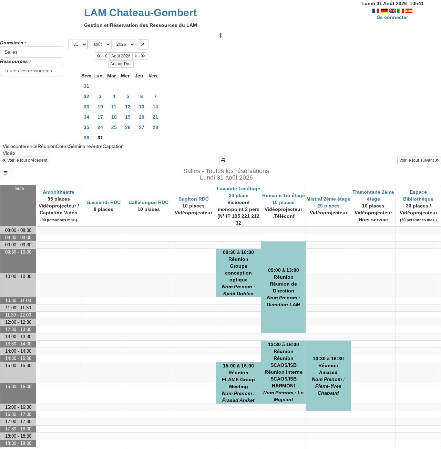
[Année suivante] (143, 56)
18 (114, 117)
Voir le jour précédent (26, 160)
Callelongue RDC (148, 202)
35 (86, 127)
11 (113, 106)
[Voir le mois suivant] (135, 56)
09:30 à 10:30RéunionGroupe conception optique (238, 272)
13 (141, 106)
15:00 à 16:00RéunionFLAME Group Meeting (238, 383)
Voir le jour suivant (417, 160)
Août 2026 (121, 56)
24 (100, 127)
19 (128, 117)
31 (86, 86)
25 (114, 127)
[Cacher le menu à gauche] (5, 173)
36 (86, 137)
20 (141, 117)
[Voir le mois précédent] (106, 56)
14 (155, 106)
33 (86, 106)
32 (86, 96)
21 (155, 117)
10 (100, 106)
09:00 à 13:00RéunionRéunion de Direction (283, 287)
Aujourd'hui (121, 64)
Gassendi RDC (103, 202)
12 (128, 106)
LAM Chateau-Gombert (140, 12)
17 (100, 117)
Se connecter (392, 17)
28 (155, 127)
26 (128, 127)
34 (86, 117)
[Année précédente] (99, 56)
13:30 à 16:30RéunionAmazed (328, 376)
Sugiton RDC (193, 199)
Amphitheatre (58, 192)
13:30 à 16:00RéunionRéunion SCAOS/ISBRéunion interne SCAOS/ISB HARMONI (283, 372)
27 (141, 127)
